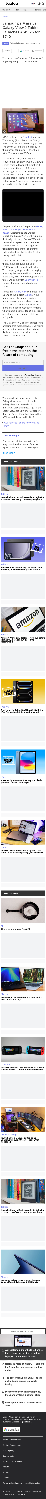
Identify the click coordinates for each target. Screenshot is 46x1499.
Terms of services (31, 375)
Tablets (5, 17)
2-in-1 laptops (21, 10)
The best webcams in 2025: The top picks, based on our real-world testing (23, 1381)
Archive (6, 1472)
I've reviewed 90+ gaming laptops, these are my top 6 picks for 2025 (23, 1393)
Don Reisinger (18, 43)
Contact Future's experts (13, 1445)
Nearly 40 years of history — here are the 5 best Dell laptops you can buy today (24, 1367)
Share (9, 51)
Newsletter (38, 51)
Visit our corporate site (21, 1422)
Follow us (26, 51)
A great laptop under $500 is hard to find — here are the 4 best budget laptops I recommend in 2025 (24, 1353)
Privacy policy (8, 1450)
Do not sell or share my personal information (21, 1483)
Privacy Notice (35, 377)
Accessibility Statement (12, 1461)
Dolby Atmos (31, 279)
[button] (3, 3)
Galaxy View (20, 291)
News (5, 43)
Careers (6, 1477)
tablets (28, 294)
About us (6, 1467)
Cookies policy (8, 1456)
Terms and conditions (12, 1439)
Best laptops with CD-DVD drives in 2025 (23, 1404)
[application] (23, 203)
